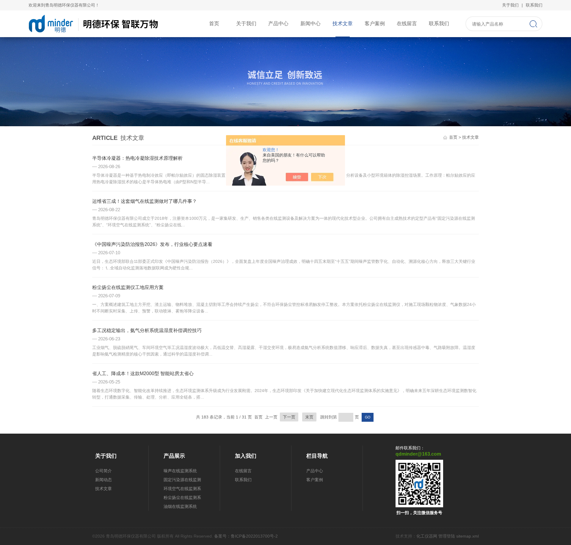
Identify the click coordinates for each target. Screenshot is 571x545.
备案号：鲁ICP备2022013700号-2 (246, 536)
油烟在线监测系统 (180, 506)
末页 (309, 417)
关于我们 (510, 5)
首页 (214, 23)
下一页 (289, 417)
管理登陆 (446, 536)
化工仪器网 (426, 536)
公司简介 (103, 470)
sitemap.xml (467, 536)
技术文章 (342, 23)
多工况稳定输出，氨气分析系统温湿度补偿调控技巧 (147, 330)
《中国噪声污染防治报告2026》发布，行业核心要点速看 (152, 244)
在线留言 (407, 23)
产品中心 (278, 23)
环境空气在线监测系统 (182, 489)
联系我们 (534, 5)
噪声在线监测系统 (180, 470)
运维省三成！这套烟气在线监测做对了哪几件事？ (144, 201)
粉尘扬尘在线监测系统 (182, 498)
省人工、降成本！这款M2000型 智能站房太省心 (143, 373)
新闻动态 (103, 479)
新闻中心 (310, 23)
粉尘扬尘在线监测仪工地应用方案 (128, 287)
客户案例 (375, 23)
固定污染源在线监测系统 (182, 480)
